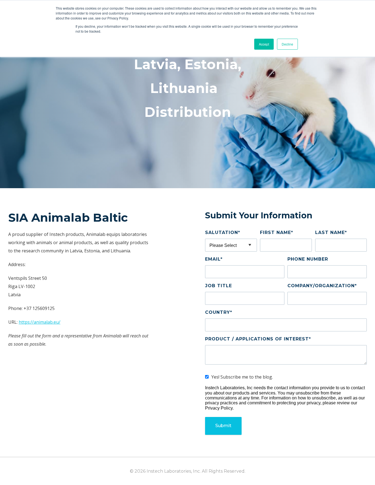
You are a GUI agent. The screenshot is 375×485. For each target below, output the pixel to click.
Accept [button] (264, 44)
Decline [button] (287, 44)
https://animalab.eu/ (39, 322)
